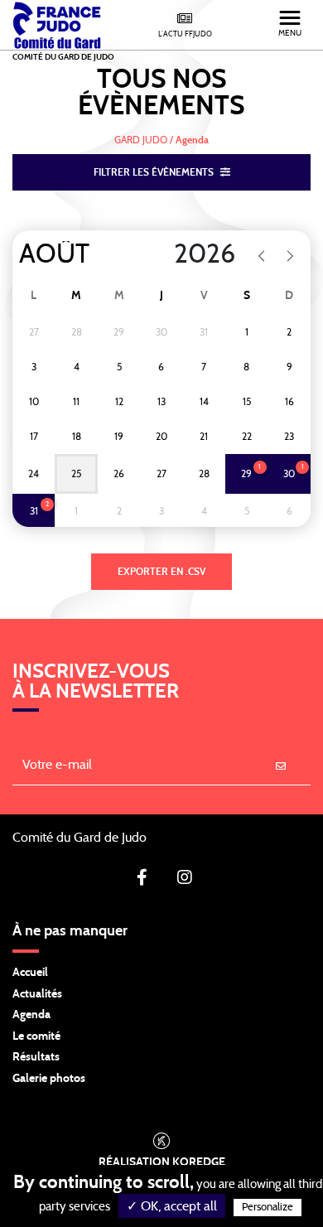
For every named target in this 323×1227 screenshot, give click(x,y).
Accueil (30, 972)
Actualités (37, 994)
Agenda (31, 1015)
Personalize (267, 1207)
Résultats (36, 1057)
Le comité (36, 1036)
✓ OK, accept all (172, 1206)
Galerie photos (48, 1078)
